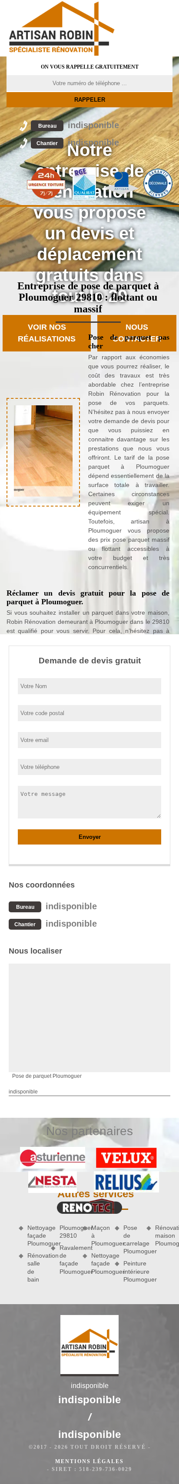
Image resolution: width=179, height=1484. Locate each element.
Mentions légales (89, 1461)
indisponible (78, 125)
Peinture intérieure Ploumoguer (132, 1271)
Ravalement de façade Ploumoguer (68, 1259)
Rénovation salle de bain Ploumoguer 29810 (51, 1253)
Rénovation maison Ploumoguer (163, 1235)
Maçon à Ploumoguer (100, 1235)
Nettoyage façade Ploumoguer (36, 1235)
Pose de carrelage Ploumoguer (132, 1239)
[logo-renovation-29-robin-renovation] (62, 28)
